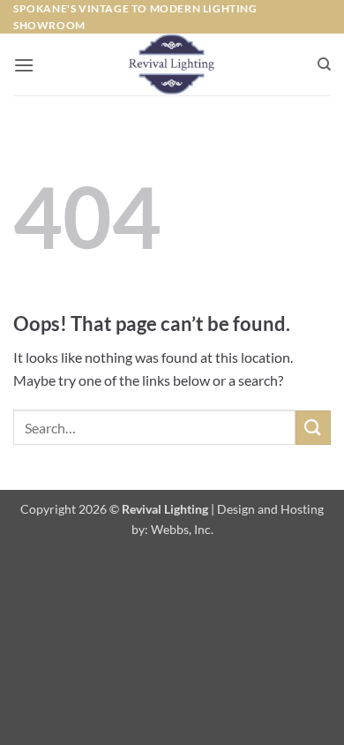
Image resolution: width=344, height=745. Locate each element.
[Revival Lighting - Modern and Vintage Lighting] (172, 64)
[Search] (324, 64)
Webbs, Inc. (182, 529)
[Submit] (313, 427)
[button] (23, 65)
